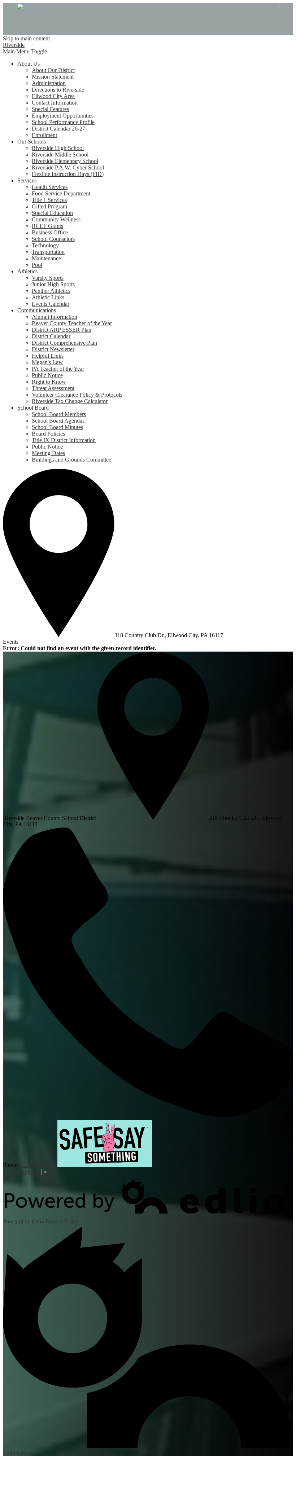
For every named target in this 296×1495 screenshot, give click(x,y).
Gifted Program (49, 206)
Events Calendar (50, 304)
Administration (49, 83)
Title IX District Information (64, 440)
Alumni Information (54, 317)
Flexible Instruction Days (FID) (68, 174)
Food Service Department (61, 193)
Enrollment (44, 135)
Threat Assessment (53, 388)
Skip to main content (26, 38)
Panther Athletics (51, 291)
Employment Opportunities (62, 116)
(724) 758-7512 (38, 1165)
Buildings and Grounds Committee (71, 460)
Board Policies (48, 434)
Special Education (52, 213)
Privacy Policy (62, 1221)
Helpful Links (48, 356)
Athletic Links (48, 297)
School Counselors (53, 239)
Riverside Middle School (60, 154)
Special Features (50, 109)
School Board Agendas (58, 421)
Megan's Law (47, 362)
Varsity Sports (48, 278)
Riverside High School (58, 148)
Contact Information (55, 103)
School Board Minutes (57, 427)
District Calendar (51, 336)
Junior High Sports (53, 284)
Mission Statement (53, 77)
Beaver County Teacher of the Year (72, 323)
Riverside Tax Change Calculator (70, 401)
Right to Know (49, 382)
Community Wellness (56, 219)
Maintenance (46, 258)
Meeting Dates (48, 453)
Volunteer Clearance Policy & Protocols (77, 395)
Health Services (50, 187)
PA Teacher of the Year (58, 369)
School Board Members (59, 414)
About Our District (53, 70)
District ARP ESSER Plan (61, 330)
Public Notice (47, 375)
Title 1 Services (49, 200)
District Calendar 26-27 (58, 128)
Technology (45, 245)
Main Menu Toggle (25, 51)
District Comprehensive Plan (64, 343)
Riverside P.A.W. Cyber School (68, 167)
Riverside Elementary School (65, 161)
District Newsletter (53, 349)
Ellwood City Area (53, 96)
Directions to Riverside (58, 90)
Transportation (48, 252)
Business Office (50, 232)
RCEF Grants (47, 226)
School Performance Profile (63, 122)
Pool (37, 265)
